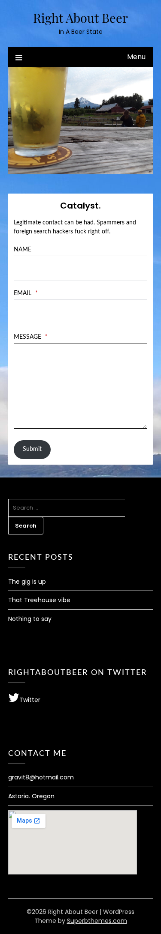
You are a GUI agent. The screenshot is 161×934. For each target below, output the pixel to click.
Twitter (29, 699)
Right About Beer (80, 17)
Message (31, 337)
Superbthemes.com (97, 920)
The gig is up (27, 581)
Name (22, 250)
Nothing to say (30, 619)
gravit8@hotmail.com (41, 777)
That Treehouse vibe (39, 600)
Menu (136, 57)
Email (26, 293)
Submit (32, 449)
